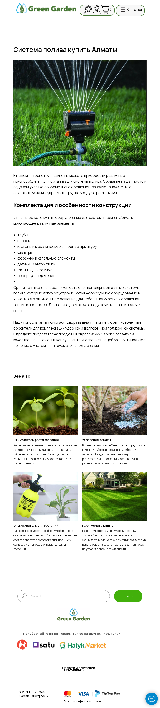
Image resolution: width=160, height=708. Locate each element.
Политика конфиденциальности (82, 701)
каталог (135, 9)
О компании (74, 670)
